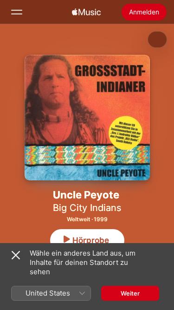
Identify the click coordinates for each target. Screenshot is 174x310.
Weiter (130, 293)
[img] (86, 12)
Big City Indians (87, 207)
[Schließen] (16, 255)
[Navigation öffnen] (16, 12)
